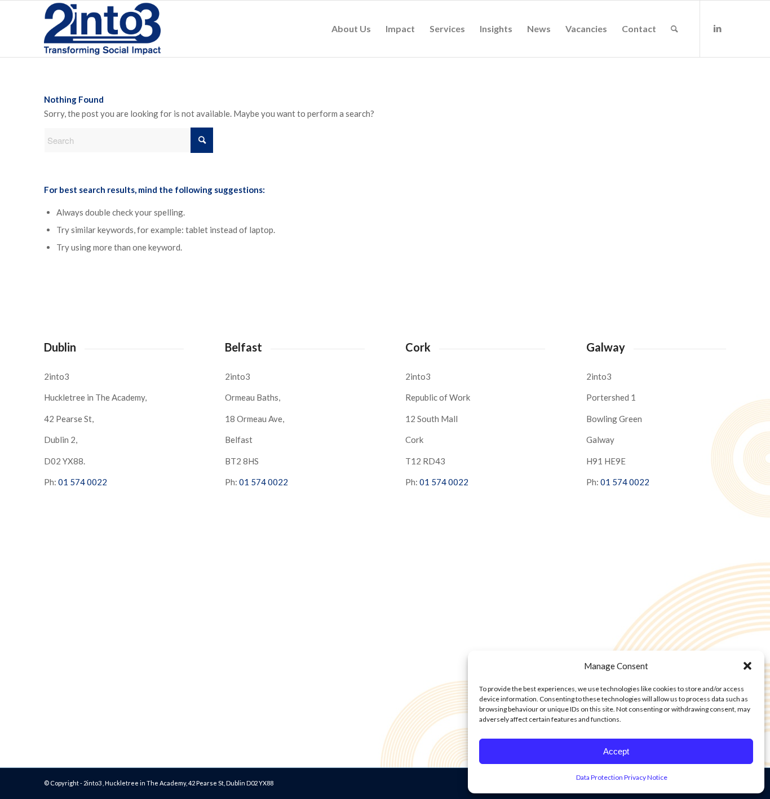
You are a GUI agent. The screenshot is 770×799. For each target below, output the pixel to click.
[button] (747, 665)
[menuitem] (351, 29)
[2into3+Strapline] (102, 29)
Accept (616, 751)
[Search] (674, 29)
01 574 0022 (82, 482)
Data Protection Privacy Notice (621, 777)
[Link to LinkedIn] (717, 28)
